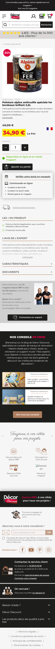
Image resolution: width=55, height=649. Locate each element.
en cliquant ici (39, 593)
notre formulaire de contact (37, 575)
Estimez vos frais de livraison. (24, 208)
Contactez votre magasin (26, 578)
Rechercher (46, 25)
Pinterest (40, 550)
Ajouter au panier (21, 166)
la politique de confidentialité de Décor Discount (29, 541)
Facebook (22, 550)
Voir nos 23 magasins (27, 8)
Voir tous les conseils (27, 414)
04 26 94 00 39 (35, 566)
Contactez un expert (30, 317)
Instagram (48, 550)
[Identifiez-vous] (33, 16)
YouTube (31, 550)
